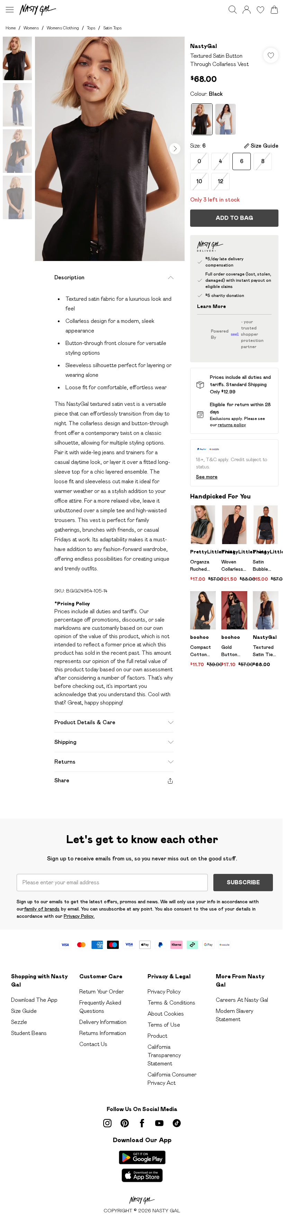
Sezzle (19, 1022)
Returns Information (102, 1033)
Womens (31, 28)
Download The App (34, 1000)
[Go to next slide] (174, 148)
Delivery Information (102, 1022)
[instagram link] (107, 1123)
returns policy (232, 424)
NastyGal (203, 46)
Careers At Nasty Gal (242, 1000)
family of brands (42, 909)
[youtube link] (159, 1123)
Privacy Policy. (79, 916)
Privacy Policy (164, 992)
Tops (91, 28)
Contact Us (93, 1044)
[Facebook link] (142, 1123)
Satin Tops (112, 28)
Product (157, 1036)
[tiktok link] (176, 1123)
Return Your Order (101, 992)
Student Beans (29, 1033)
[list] (110, 149)
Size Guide (24, 1011)
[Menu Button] (10, 10)
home (11, 28)
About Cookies (166, 1014)
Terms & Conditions (171, 1003)
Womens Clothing (63, 28)
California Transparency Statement (164, 1055)
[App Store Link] (142, 1166)
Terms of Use (164, 1025)
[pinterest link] (125, 1123)
